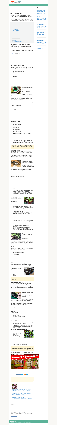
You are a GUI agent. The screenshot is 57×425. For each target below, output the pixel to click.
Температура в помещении (16, 30)
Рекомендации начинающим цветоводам (17, 41)
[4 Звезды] (22, 379)
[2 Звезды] (17, 379)
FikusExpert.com (14, 421)
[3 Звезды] (19, 379)
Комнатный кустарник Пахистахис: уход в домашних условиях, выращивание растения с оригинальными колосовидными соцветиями (41, 35)
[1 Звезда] (14, 379)
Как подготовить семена (15, 29)
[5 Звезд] (25, 379)
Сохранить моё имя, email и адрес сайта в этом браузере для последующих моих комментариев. (22, 413)
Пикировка (14, 39)
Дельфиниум (14, 32)
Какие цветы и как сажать (15, 31)
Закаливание (14, 40)
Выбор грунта (14, 28)
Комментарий (12, 404)
